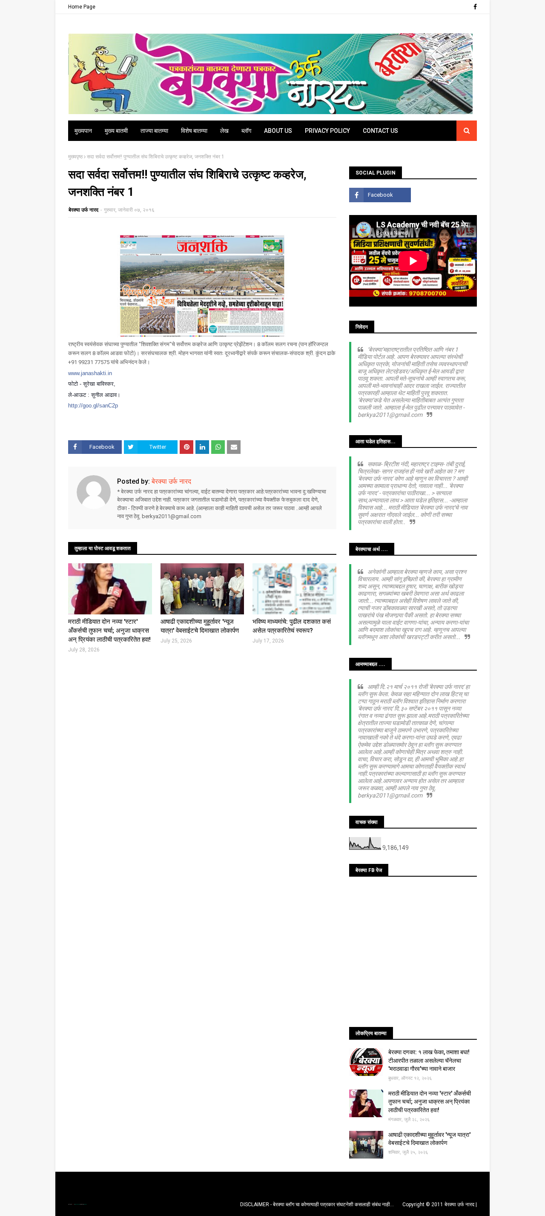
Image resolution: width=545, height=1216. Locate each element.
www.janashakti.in (90, 373)
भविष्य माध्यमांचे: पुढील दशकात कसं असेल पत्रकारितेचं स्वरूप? (291, 626)
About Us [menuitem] (278, 130)
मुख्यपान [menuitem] (83, 130)
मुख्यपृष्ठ (75, 157)
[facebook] (474, 7)
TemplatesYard (77, 1204)
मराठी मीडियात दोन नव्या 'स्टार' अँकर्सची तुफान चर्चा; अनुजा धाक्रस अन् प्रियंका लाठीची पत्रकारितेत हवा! (109, 630)
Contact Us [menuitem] (380, 130)
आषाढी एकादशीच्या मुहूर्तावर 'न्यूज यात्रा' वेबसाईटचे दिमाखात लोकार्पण (200, 626)
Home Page (81, 7)
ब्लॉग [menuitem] (246, 130)
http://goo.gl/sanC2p (93, 405)
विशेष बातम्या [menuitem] (194, 130)
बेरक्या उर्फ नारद (83, 210)
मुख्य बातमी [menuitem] (116, 130)
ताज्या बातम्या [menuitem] (154, 130)
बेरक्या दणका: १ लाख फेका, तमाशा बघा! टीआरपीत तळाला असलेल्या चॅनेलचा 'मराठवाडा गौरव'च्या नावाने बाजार (429, 1060)
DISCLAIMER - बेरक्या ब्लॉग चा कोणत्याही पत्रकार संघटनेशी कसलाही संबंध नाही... (317, 1204)
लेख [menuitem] (224, 130)
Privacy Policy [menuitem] (327, 130)
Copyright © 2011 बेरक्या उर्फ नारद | (439, 1204)
